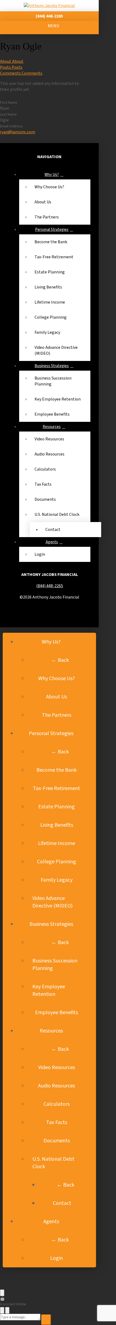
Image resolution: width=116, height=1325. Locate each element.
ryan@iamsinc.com (17, 132)
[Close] (7, 1310)
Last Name (8, 114)
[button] (49, 27)
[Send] (46, 1319)
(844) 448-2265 (49, 586)
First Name (8, 102)
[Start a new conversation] (2, 1310)
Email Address (11, 126)
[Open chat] (2, 1292)
